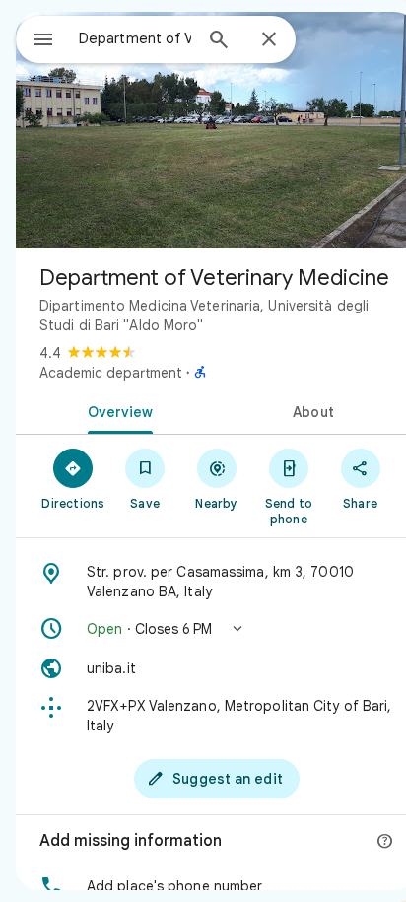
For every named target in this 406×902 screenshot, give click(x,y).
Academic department (110, 373)
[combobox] (135, 38)
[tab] (116, 410)
